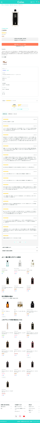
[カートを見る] (38, 2)
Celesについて (31, 406)
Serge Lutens (5, 28)
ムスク (8, 70)
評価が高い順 (5, 113)
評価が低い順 (10, 113)
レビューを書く (20, 109)
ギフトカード (17, 411)
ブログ (30, 412)
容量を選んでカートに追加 (20, 44)
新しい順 (15, 113)
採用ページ (31, 410)
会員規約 (31, 421)
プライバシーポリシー (36, 421)
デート (4, 89)
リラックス (7, 89)
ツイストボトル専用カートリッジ (20, 409)
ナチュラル (7, 84)
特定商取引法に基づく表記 (25, 421)
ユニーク (4, 84)
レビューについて (32, 408)
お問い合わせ (3, 406)
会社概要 (18, 421)
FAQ (1, 408)
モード (4, 79)
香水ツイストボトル (18, 406)
